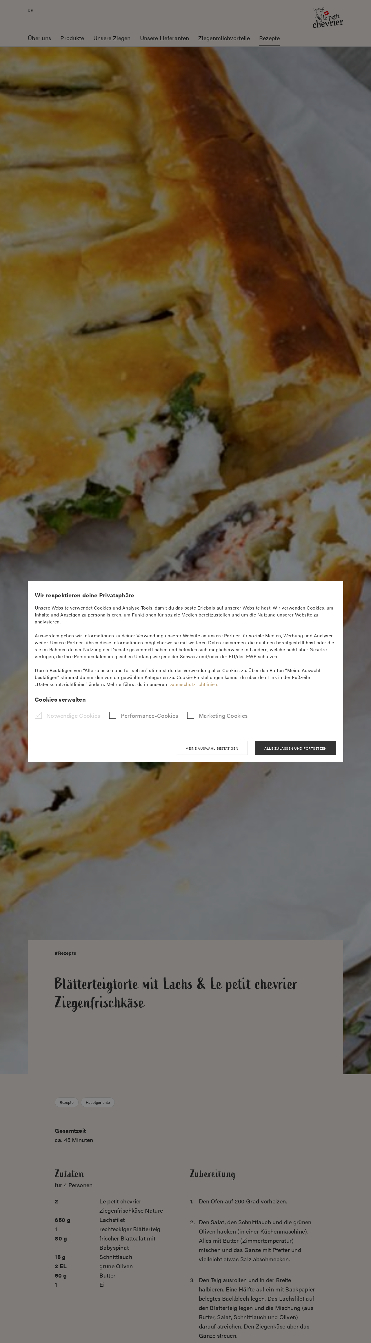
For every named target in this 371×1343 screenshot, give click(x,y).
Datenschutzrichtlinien (192, 684)
